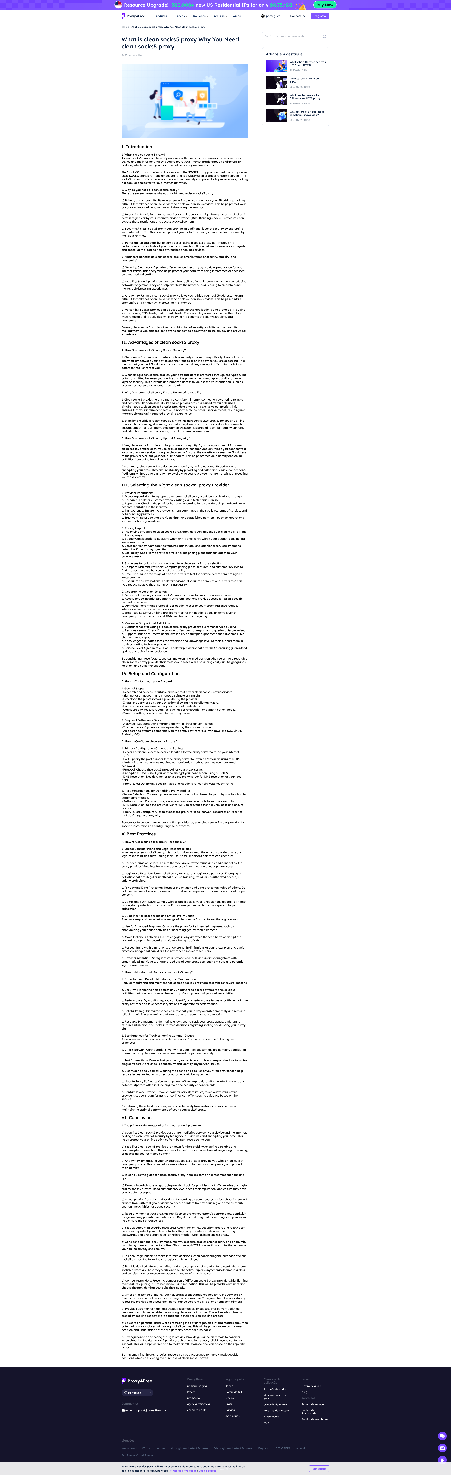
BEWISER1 (283, 1448)
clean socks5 (146, 154)
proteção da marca (275, 1404)
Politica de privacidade (182, 1470)
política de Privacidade (309, 1412)
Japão (229, 1386)
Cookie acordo (207, 1470)
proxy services (222, 692)
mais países (233, 1416)
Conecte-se (298, 16)
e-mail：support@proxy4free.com (146, 1410)
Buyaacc (264, 1448)
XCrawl (146, 1448)
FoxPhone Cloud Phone (137, 1455)
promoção (193, 1398)
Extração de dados (275, 1389)
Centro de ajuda (311, 1386)
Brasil (229, 1404)
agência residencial (199, 1404)
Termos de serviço (313, 1404)
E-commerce (271, 1416)
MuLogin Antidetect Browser (189, 1448)
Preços (191, 1392)
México (230, 1398)
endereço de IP (196, 1410)
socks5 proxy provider (196, 496)
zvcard (300, 1448)
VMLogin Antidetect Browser (233, 1448)
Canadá (230, 1410)
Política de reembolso (315, 1419)
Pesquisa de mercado (277, 1410)
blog (304, 1392)
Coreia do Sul (234, 1392)
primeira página (197, 1386)
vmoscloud (129, 1448)
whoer (161, 1448)
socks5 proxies (173, 256)
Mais (266, 1422)
